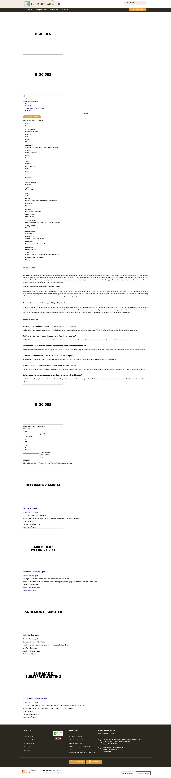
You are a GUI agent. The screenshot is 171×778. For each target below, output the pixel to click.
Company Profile (41, 10)
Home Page (29, 10)
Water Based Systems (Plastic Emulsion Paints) (82, 748)
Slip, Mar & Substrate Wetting (35, 698)
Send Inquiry (29, 99)
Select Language (143, 773)
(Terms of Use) (57, 770)
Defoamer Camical (31, 508)
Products (28, 106)
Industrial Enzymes (76, 743)
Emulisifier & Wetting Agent (34, 572)
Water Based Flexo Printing (34, 108)
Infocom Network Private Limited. (54, 773)
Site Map (28, 750)
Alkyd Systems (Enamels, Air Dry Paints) (82, 752)
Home (27, 104)
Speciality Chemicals (76, 740)
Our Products (54, 10)
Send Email (139, 10)
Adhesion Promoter (31, 635)
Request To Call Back (30, 101)
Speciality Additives (76, 736)
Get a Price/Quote (32, 117)
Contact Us (64, 10)
